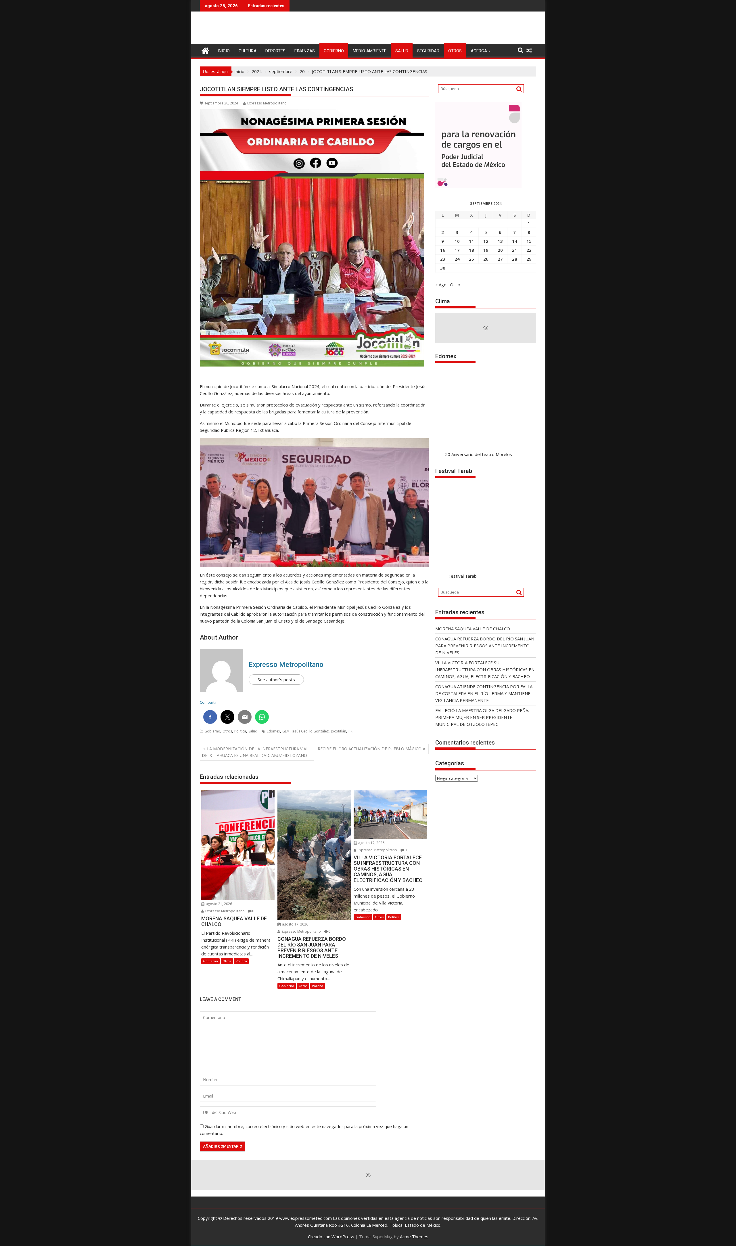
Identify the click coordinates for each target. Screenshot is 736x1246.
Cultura (247, 51)
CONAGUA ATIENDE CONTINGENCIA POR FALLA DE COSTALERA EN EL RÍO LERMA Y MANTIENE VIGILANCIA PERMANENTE (483, 693)
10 (457, 241)
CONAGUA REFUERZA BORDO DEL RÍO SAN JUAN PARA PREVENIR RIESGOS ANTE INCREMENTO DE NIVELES (484, 645)
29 (529, 259)
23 (442, 259)
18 (471, 250)
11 (471, 241)
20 (500, 250)
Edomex (273, 731)
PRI (350, 731)
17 (457, 250)
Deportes (275, 51)
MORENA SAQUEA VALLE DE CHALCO (472, 628)
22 (529, 250)
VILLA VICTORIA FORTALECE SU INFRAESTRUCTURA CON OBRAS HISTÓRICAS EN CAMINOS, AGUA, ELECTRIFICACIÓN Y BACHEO (484, 669)
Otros (455, 51)
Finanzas (304, 51)
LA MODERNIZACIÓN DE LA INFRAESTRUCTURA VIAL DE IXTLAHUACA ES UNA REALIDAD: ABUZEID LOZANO (255, 752)
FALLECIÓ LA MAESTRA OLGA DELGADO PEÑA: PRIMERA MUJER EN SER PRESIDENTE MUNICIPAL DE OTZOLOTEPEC (482, 717)
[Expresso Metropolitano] (205, 50)
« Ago (440, 284)
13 (500, 241)
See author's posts (276, 679)
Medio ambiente (369, 51)
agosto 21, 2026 (218, 903)
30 (442, 268)
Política (240, 731)
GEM (286, 731)
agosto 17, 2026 (294, 924)
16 (442, 250)
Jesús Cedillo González (310, 731)
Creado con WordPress (331, 1236)
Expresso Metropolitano (267, 103)
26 (485, 259)
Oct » (455, 284)
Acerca (479, 51)
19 (485, 250)
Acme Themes (414, 1236)
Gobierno (334, 51)
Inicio (224, 51)
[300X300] (478, 186)
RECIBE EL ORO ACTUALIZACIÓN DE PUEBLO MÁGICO (369, 748)
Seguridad (428, 51)
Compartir (208, 702)
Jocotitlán (338, 731)
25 (471, 259)
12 (485, 241)
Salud (401, 51)
